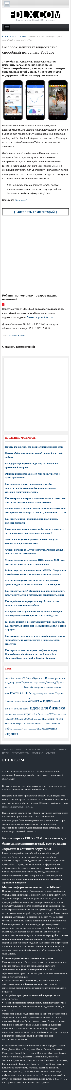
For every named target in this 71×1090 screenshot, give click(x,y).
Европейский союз (16, 688)
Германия (26, 682)
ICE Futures (27, 678)
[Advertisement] (35, 254)
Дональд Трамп (54, 682)
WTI (42, 678)
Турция (51, 693)
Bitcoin (8, 678)
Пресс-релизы (20, 753)
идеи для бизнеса (47, 707)
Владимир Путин (13, 682)
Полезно (37, 753)
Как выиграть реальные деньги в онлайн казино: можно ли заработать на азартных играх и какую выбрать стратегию (35, 639)
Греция (35, 682)
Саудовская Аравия (39, 694)
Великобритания (55, 678)
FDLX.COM (13, 760)
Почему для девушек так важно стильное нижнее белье (34, 446)
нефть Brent (37, 714)
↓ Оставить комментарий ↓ (35, 211)
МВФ (7, 693)
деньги (9, 708)
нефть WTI (48, 714)
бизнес (24, 701)
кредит (8, 714)
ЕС (6, 687)
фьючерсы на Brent (22, 723)
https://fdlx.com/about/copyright (17, 806)
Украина (60, 693)
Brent (13, 678)
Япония (17, 700)
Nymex (36, 678)
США (26, 692)
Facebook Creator (17, 335)
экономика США (34, 729)
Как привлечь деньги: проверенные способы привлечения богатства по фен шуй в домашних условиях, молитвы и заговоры (30, 488)
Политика (49, 749)
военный (56, 701)
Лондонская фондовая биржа (48, 687)
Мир (18, 749)
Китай (28, 687)
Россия (15, 692)
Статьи (50, 753)
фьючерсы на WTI (41, 723)
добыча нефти (21, 708)
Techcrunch (21, 199)
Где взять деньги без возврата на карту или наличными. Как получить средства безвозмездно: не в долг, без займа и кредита (35, 625)
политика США (40, 719)
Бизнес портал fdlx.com (40, 317)
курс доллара (18, 714)
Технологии (32, 749)
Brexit (18, 678)
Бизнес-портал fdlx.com (27, 771)
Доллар (42, 682)
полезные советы (21, 718)
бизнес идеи (40, 700)
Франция (9, 701)
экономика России (20, 729)
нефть (27, 714)
